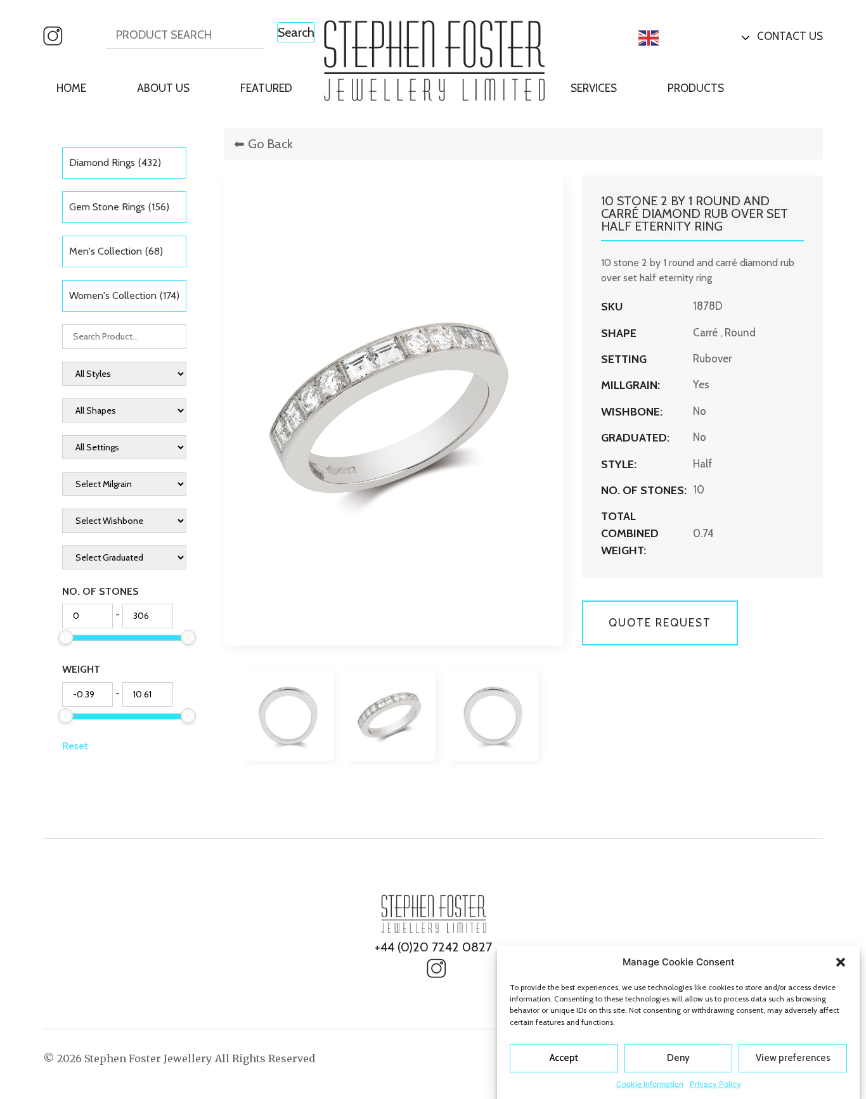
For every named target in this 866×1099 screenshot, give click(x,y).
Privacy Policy (715, 1083)
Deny (678, 1058)
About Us (163, 88)
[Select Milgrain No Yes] (124, 484)
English (680, 37)
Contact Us (790, 36)
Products (696, 88)
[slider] (66, 637)
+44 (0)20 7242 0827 (433, 947)
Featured (266, 88)
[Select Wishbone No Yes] (124, 521)
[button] (840, 962)
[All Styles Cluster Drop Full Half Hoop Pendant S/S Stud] (124, 374)
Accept (564, 1058)
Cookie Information (649, 1083)
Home (71, 88)
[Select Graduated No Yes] (124, 557)
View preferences (793, 1058)
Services (594, 88)
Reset (75, 746)
